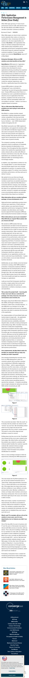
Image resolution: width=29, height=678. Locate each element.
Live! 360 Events (14, 630)
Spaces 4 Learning (14, 647)
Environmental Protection (14, 628)
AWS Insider (14, 621)
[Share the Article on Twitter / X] (6, 13)
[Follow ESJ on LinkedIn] (24, 2)
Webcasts (18, 7)
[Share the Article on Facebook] (1, 13)
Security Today (14, 645)
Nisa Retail (9, 43)
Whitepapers (11, 7)
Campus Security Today (14, 624)
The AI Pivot (14, 654)
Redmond (14, 641)
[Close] (22, 657)
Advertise (24, 7)
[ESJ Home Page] (5, 3)
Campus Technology (14, 626)
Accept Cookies (12, 675)
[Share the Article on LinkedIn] (3, 13)
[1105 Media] (14, 611)
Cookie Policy (12, 668)
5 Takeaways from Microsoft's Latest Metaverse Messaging (16, 593)
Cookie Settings (12, 671)
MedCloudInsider (14, 634)
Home (2, 7)
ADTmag (14, 619)
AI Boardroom (14, 617)
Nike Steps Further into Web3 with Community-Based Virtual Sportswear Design (17, 587)
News (6, 7)
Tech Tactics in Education (14, 651)
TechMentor (14, 649)
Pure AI (14, 639)
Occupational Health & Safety (14, 636)
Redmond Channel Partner (14, 643)
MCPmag (14, 632)
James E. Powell (7, 32)
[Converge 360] (14, 606)
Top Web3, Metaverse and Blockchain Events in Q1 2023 (16, 579)
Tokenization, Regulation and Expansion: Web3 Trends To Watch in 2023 (16, 573)
